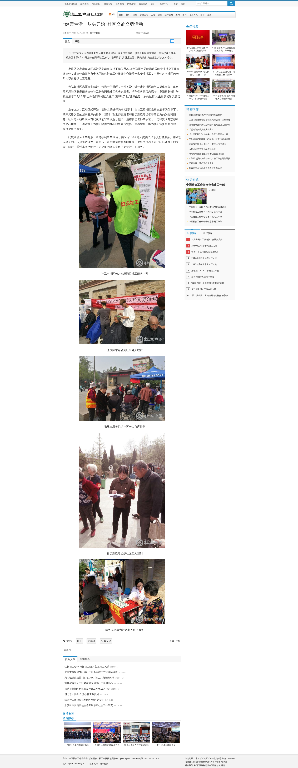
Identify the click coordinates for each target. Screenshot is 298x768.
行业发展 (143, 4)
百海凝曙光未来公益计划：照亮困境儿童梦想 (209, 124)
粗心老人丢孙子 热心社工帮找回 (81, 694)
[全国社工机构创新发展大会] (107, 732)
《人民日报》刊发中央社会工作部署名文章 (208, 134)
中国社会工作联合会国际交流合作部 (205, 212)
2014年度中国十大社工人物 (204, 246)
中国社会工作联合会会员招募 (204, 252)
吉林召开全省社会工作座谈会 (202, 149)
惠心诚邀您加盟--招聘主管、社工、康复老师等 (89, 677)
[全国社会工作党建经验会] (77, 732)
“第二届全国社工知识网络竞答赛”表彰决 (209, 295)
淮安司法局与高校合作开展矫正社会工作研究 (88, 705)
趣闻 (178, 14)
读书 (160, 14)
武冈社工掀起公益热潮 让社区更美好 (84, 699)
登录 (175, 4)
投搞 (138, 33)
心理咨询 (144, 14)
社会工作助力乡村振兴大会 (136, 745)
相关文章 (70, 659)
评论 (77, 41)
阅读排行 (192, 233)
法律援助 (169, 14)
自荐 (202, 14)
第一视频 (104, 763)
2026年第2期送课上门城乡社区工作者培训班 (209, 139)
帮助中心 (164, 4)
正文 (67, 41)
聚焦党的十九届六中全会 (202, 277)
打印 (143, 33)
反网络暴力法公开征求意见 (201, 163)
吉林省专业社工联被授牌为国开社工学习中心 (88, 683)
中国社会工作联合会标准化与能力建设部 (207, 207)
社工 (79, 641)
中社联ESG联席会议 (166, 745)
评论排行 (208, 233)
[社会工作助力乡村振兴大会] (136, 732)
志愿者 (91, 641)
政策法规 (108, 4)
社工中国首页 (70, 4)
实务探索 (120, 4)
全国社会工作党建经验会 (77, 745)
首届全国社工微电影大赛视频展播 (206, 239)
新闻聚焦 (84, 4)
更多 (153, 4)
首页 (121, 14)
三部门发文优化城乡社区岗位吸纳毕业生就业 (209, 120)
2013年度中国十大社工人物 (204, 264)
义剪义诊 (106, 641)
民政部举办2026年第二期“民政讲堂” (205, 115)
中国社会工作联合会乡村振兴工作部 (205, 217)
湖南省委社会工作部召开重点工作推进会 (207, 144)
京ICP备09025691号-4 (73, 763)
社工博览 (193, 14)
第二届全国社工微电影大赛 (203, 289)
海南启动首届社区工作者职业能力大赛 (206, 153)
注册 (183, 4)
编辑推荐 (85, 659)
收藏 (147, 33)
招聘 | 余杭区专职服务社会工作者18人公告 (87, 688)
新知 (128, 14)
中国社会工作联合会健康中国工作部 (205, 221)
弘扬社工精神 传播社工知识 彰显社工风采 (86, 666)
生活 (153, 14)
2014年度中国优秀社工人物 (204, 258)
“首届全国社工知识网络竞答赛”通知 (207, 283)
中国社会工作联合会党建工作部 (205, 184)
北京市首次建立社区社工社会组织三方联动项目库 (91, 672)
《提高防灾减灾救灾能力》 (201, 129)
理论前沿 (96, 4)
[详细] (213, 190)
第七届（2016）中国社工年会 (205, 270)
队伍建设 (131, 4)
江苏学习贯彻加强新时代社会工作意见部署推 (209, 158)
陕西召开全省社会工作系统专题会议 (205, 168)
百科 (135, 14)
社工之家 (97, 14)
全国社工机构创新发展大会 (107, 745)
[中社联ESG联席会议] (166, 732)
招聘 (184, 14)
